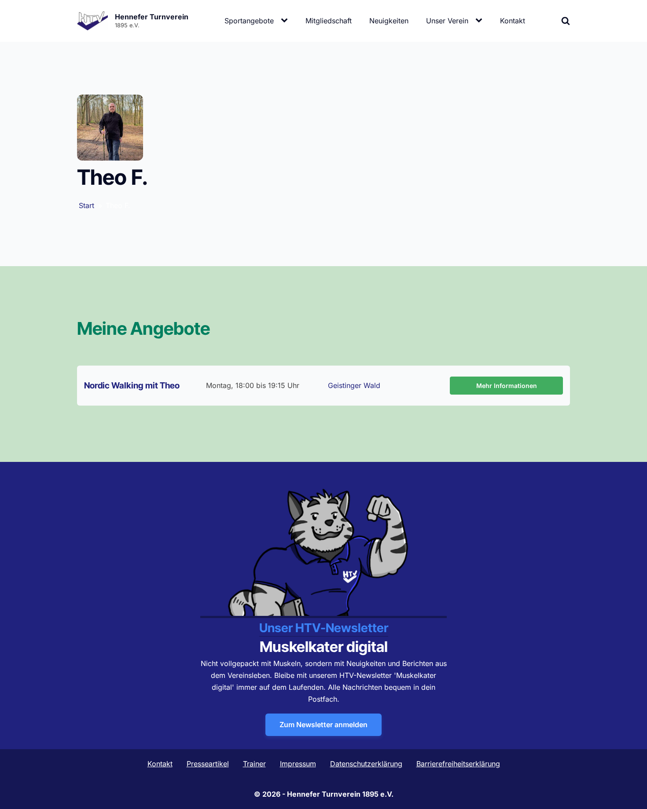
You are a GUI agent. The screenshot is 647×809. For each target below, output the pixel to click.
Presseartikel (208, 763)
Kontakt (512, 20)
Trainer (254, 763)
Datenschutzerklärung (366, 763)
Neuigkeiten (388, 20)
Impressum (298, 763)
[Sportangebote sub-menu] (286, 20)
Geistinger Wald (354, 385)
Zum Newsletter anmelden (323, 724)
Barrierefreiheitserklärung (458, 763)
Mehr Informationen (506, 385)
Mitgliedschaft (328, 20)
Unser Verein (447, 20)
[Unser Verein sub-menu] (480, 20)
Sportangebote (249, 20)
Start (86, 205)
